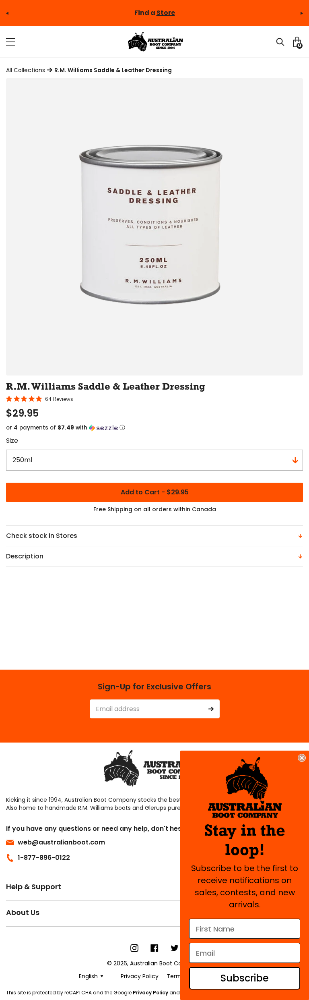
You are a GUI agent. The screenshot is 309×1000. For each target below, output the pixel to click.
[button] (154, 428)
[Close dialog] (302, 758)
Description (24, 556)
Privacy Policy (150, 992)
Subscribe (244, 978)
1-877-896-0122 (44, 857)
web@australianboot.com (61, 842)
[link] (245, 787)
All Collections (25, 70)
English (88, 976)
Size (12, 440)
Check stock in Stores (41, 535)
